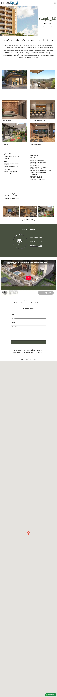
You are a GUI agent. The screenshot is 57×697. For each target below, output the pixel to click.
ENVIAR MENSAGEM (28, 342)
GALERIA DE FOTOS (28, 219)
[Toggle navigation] (54, 2)
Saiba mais (47, 27)
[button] (28, 533)
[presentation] (32, 17)
